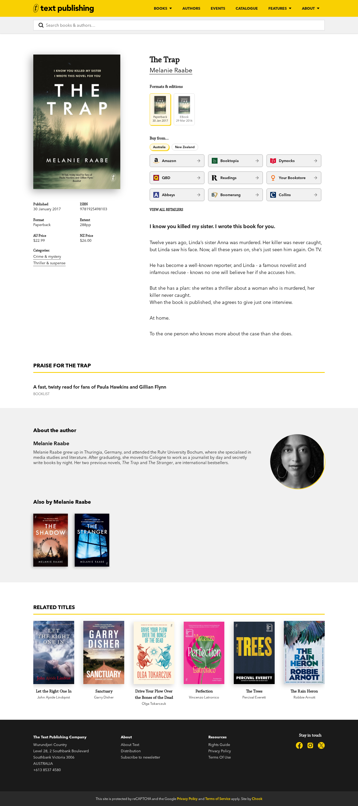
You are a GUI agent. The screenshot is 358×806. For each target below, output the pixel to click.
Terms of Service (217, 799)
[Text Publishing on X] (321, 745)
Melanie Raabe (171, 70)
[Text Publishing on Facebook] (299, 745)
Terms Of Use (219, 757)
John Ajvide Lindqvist (53, 697)
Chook (257, 799)
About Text (130, 744)
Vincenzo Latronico (204, 697)
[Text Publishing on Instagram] (310, 745)
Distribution (131, 751)
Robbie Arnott (304, 697)
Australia (159, 147)
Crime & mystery (47, 256)
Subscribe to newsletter (140, 757)
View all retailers (166, 210)
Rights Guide (219, 744)
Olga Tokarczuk (154, 703)
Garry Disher (104, 697)
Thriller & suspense (49, 263)
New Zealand (185, 147)
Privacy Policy (219, 751)
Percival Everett (254, 697)
